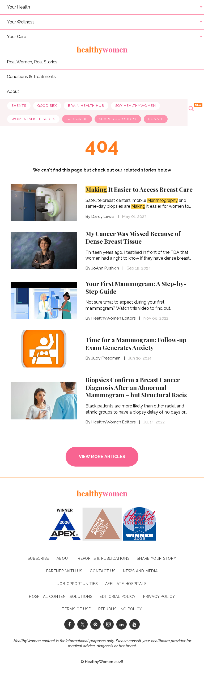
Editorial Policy (117, 596)
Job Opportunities (77, 584)
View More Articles (102, 456)
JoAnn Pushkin (105, 268)
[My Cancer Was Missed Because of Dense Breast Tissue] (44, 250)
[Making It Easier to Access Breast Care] (44, 202)
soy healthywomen (135, 106)
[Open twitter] (82, 624)
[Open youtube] (134, 624)
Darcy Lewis (102, 216)
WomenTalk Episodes (33, 119)
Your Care (16, 36)
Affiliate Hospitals (126, 584)
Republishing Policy (120, 609)
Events (18, 106)
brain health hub (86, 106)
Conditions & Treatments (31, 76)
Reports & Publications (103, 558)
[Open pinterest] (95, 624)
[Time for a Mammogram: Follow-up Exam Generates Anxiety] (44, 348)
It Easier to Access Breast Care (139, 189)
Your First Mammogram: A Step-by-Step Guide (136, 287)
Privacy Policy (159, 596)
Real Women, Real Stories (32, 61)
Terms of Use (76, 609)
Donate (155, 119)
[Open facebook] (69, 624)
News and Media (140, 571)
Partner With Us (64, 571)
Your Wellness (21, 21)
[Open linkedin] (121, 624)
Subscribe (77, 119)
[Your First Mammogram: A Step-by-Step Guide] (44, 300)
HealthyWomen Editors (113, 318)
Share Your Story (118, 119)
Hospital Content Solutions (60, 596)
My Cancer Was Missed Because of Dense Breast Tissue (133, 237)
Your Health (18, 7)
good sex (47, 106)
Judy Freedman (106, 358)
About (13, 91)
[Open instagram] (108, 624)
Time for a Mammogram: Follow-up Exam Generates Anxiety (136, 344)
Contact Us (103, 571)
